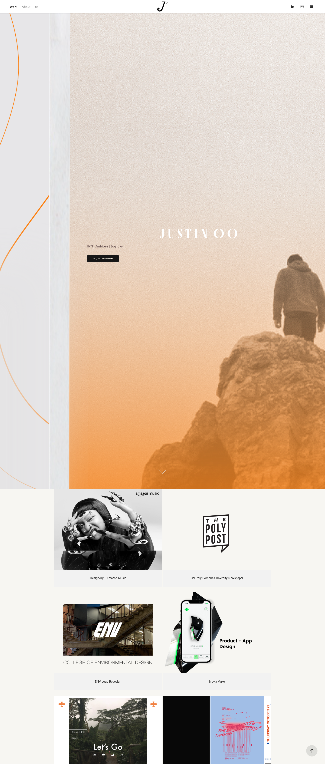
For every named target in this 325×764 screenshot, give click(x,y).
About (26, 7)
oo (36, 7)
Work (13, 7)
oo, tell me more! (103, 258)
